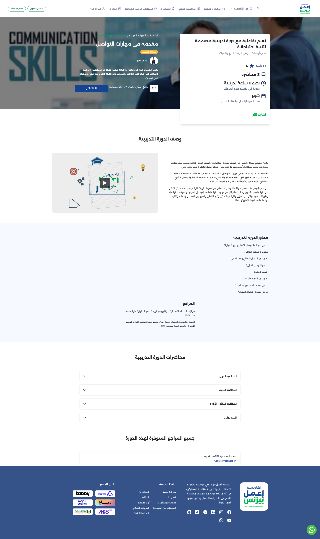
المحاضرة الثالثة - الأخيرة (223, 403)
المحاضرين (144, 492)
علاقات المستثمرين (166, 502)
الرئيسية (154, 35)
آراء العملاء (144, 502)
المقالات (145, 497)
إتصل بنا (172, 497)
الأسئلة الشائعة (142, 513)
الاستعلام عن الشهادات (164, 508)
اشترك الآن (259, 114)
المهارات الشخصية (149, 52)
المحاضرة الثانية (228, 389)
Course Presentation (225, 461)
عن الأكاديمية (169, 492)
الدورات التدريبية (137, 35)
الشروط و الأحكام (141, 508)
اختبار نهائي (230, 417)
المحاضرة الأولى (228, 376)
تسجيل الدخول (36, 8)
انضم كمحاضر (17, 8)
